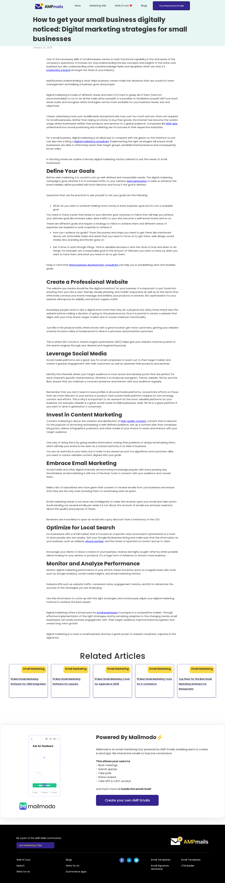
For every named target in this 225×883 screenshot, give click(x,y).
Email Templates (160, 859)
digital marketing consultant (91, 141)
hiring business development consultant (94, 265)
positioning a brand (58, 70)
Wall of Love (23, 859)
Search (20, 865)
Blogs (144, 5)
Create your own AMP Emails (127, 800)
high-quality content (133, 421)
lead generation (137, 181)
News (78, 5)
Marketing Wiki (98, 5)
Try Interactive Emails (171, 5)
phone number (94, 541)
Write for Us (72, 865)
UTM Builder (187, 865)
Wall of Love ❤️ (123, 5)
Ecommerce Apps (76, 871)
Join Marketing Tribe (30, 845)
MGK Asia (171, 123)
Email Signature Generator (160, 867)
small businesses (107, 612)
